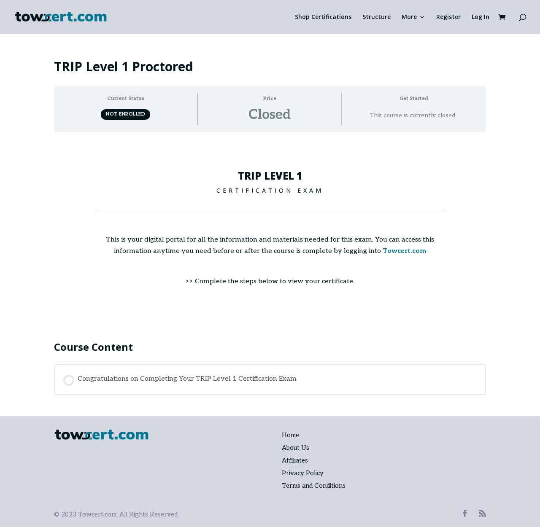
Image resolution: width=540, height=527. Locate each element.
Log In (480, 17)
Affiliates (295, 460)
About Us (295, 448)
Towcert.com (404, 251)
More (409, 17)
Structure (376, 17)
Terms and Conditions (314, 485)
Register (448, 17)
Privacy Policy (303, 473)
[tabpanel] (270, 232)
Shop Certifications (323, 17)
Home (290, 435)
